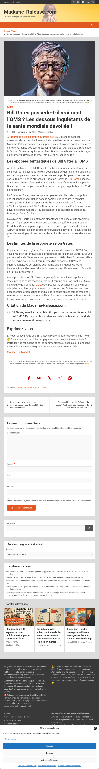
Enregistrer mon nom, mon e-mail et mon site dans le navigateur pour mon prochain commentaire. (49, 501)
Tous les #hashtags (12, 720)
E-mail (10, 475)
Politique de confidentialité (27, 766)
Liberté (20, 619)
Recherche (10, 523)
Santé (10, 107)
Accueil (7, 713)
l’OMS (37, 284)
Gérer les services (10, 739)
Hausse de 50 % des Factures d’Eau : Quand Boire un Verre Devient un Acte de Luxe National (45, 577)
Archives (9, 549)
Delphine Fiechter (45, 132)
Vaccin (43, 387)
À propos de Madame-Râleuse (17, 717)
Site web (10, 487)
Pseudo (10, 464)
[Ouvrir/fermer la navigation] (7, 25)
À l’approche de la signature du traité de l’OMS (33, 136)
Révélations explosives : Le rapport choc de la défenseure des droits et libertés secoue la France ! (27, 405)
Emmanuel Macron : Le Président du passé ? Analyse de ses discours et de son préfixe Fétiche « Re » (72, 405)
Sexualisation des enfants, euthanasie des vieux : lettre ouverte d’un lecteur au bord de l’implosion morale (49, 635)
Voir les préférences (49, 760)
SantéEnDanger (33, 387)
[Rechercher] (89, 528)
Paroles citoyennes (17, 604)
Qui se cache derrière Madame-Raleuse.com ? (71, 713)
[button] (95, 728)
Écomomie (11, 619)
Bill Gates (73, 178)
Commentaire (13, 433)
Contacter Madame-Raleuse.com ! (69, 766)
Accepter (49, 746)
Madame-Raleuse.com (30, 12)
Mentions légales (11, 724)
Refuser (49, 753)
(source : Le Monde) (18, 352)
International (21, 387)
